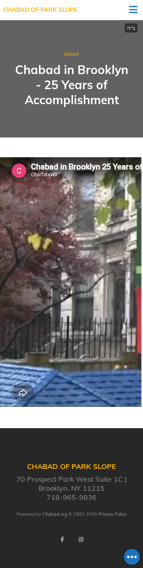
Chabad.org (55, 514)
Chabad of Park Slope (40, 9)
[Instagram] (81, 539)
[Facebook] (62, 539)
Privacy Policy (113, 514)
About (71, 54)
